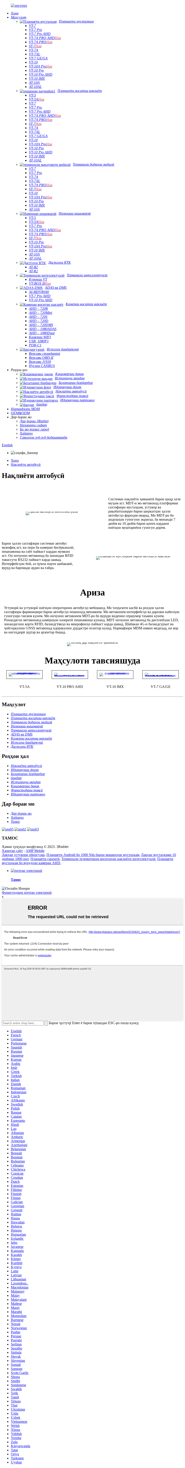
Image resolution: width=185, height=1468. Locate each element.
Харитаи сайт (12, 851)
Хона (15, 460)
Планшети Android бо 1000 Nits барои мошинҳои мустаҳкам (92, 855)
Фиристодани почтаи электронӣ (27, 892)
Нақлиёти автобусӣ (26, 464)
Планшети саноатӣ (45, 859)
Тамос (16, 880)
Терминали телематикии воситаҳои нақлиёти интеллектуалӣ (108, 859)
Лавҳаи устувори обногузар (23, 855)
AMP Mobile (35, 851)
